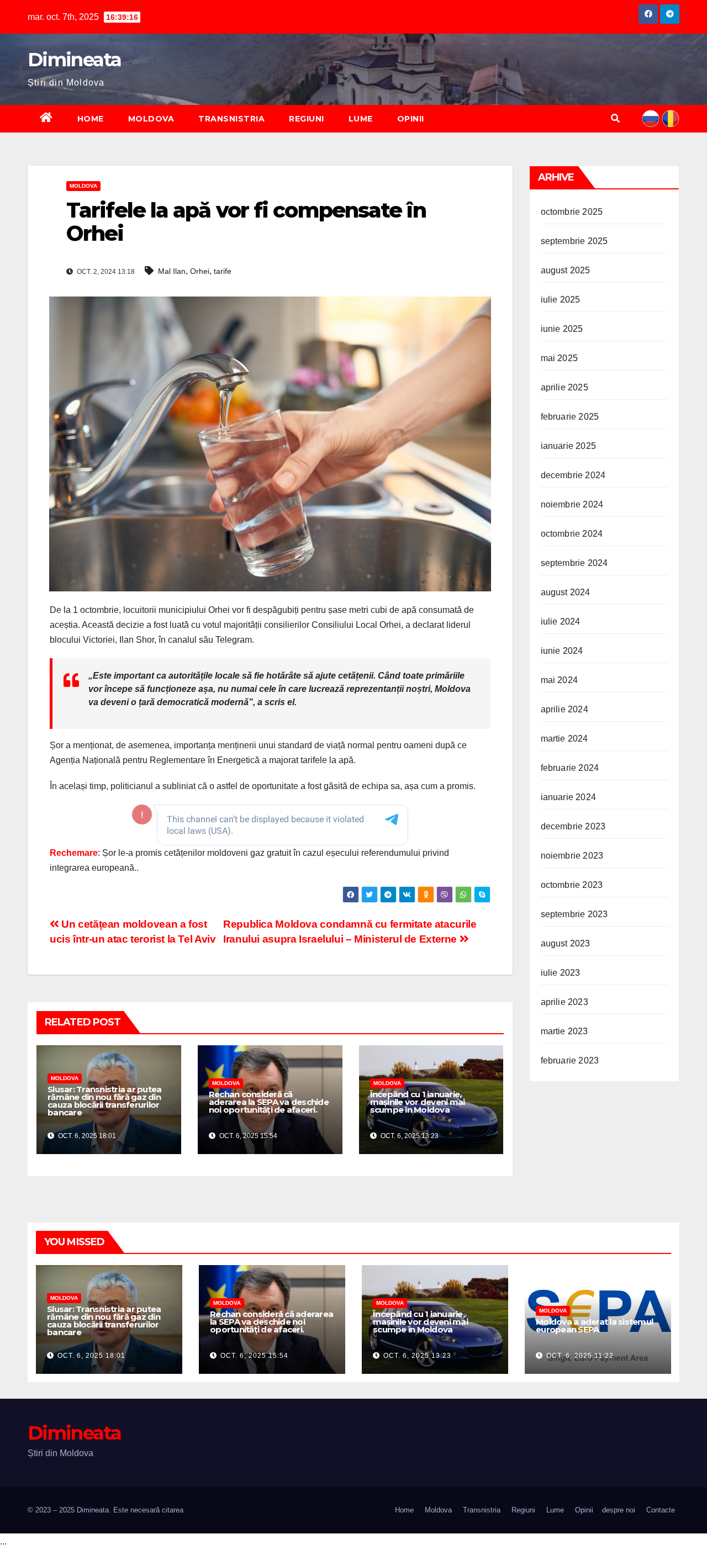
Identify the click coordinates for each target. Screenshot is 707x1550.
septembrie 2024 (574, 563)
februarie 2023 (570, 1060)
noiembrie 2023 (572, 855)
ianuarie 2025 (569, 446)
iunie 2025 (562, 329)
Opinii (410, 119)
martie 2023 (564, 1031)
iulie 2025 (561, 299)
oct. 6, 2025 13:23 (417, 1355)
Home (90, 119)
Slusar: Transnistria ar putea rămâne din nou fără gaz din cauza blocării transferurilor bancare (104, 1101)
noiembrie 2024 (572, 504)
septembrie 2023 (574, 914)
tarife (222, 271)
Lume (361, 119)
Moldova (151, 119)
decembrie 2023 (573, 826)
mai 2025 (559, 358)
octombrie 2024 (572, 533)
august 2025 (565, 270)
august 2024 (565, 592)
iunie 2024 (562, 650)
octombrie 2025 (572, 211)
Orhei (199, 271)
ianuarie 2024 (569, 797)
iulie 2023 (561, 972)
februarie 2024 (570, 768)
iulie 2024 (561, 621)
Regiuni (306, 119)
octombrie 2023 (572, 885)
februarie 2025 (570, 416)
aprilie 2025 (564, 387)
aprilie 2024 (564, 709)
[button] (615, 118)
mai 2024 (559, 680)
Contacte (660, 1510)
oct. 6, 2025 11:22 (580, 1355)
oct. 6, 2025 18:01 (91, 1355)
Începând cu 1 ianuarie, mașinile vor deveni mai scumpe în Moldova (417, 1102)
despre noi (618, 1510)
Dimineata (75, 59)
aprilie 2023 (564, 1002)
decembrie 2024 (573, 475)
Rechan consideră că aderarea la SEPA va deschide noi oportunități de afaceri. (269, 1102)
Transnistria (231, 119)
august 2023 (565, 943)
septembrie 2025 (574, 241)
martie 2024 (564, 738)
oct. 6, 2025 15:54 (254, 1355)
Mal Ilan (172, 271)
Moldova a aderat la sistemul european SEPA (594, 1325)
